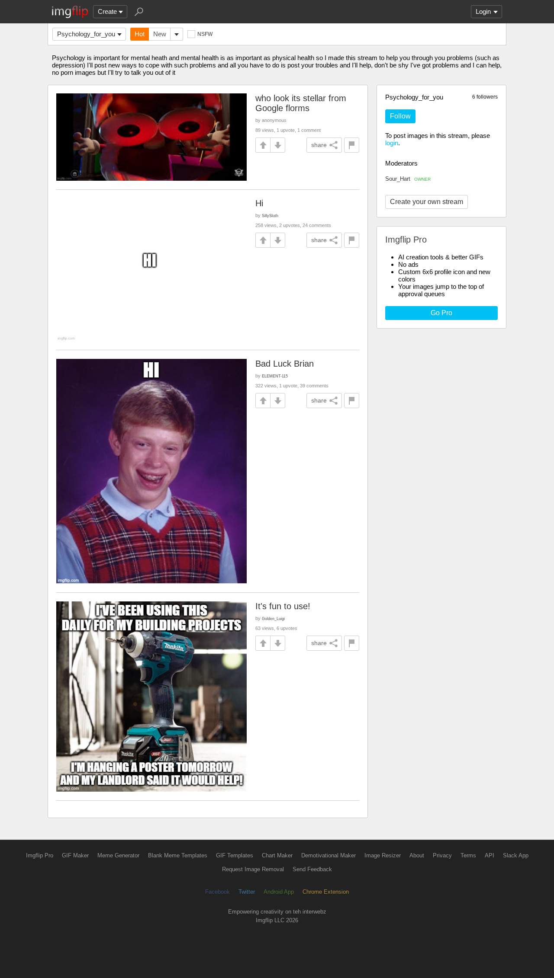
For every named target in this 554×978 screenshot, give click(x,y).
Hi (259, 203)
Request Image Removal (253, 869)
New (159, 34)
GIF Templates (234, 855)
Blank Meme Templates (177, 855)
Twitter (246, 892)
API (489, 855)
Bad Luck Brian (284, 363)
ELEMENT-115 (275, 376)
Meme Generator (118, 855)
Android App (279, 892)
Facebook (217, 892)
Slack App (515, 855)
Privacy (442, 855)
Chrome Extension (326, 892)
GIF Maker (75, 855)
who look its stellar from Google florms (300, 103)
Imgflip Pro (39, 855)
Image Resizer (382, 855)
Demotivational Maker (328, 855)
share (319, 144)
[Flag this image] (351, 145)
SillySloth (270, 215)
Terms (468, 855)
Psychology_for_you (86, 34)
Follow (400, 116)
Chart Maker (277, 855)
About (416, 855)
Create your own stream (426, 201)
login (391, 143)
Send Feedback (312, 869)
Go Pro (441, 312)
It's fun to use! (282, 606)
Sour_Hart (408, 179)
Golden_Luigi (273, 618)
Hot (140, 34)
